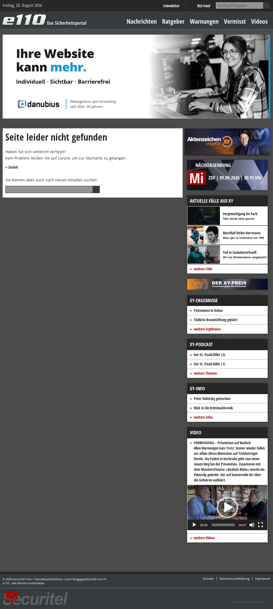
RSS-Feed (203, 5)
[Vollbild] (260, 525)
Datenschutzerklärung (234, 579)
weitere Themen (205, 373)
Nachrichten (142, 21)
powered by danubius (248, 602)
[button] (227, 507)
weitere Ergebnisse (207, 329)
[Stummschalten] (252, 525)
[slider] (223, 525)
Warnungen (204, 21)
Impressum (262, 579)
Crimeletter (171, 5)
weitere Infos (203, 417)
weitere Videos (204, 537)
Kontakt (208, 579)
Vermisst (235, 21)
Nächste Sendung (213, 165)
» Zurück (11, 167)
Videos (259, 21)
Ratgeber (173, 21)
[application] (227, 507)
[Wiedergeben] (194, 525)
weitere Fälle (203, 268)
